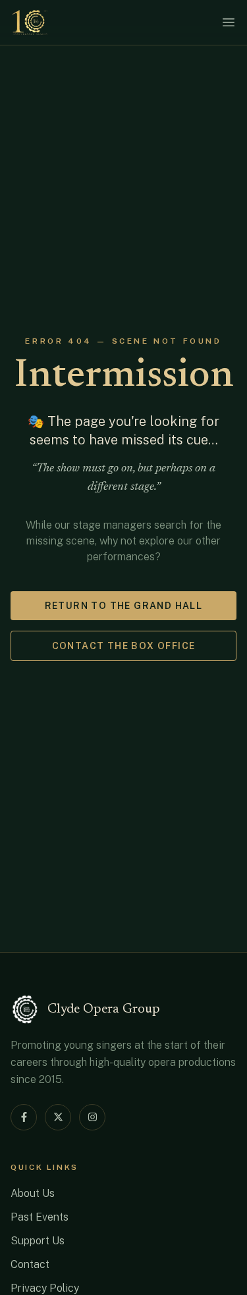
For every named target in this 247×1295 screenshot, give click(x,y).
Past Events (40, 1217)
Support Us (38, 1240)
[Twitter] (58, 1117)
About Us (33, 1193)
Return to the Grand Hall (124, 605)
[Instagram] (92, 1117)
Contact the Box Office (124, 646)
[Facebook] (24, 1117)
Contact (30, 1264)
